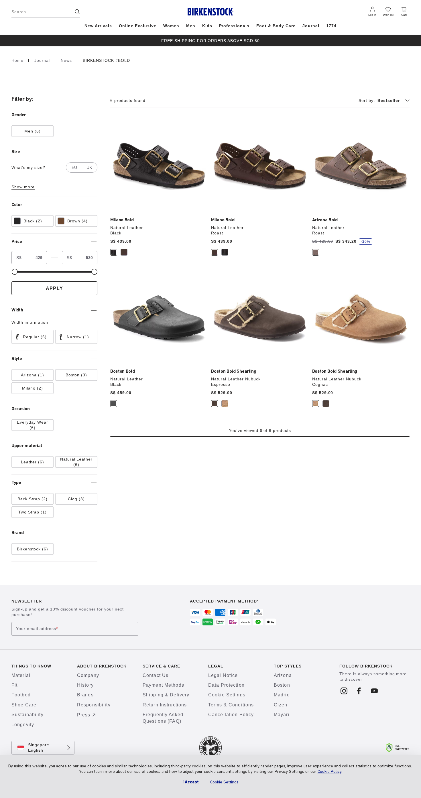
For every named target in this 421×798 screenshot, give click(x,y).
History (85, 685)
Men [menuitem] (190, 25)
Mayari (282, 714)
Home (18, 60)
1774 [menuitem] (331, 25)
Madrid (282, 694)
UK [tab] (89, 167)
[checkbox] (32, 131)
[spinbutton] (36, 257)
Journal (42, 60)
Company (88, 675)
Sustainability (27, 714)
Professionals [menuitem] (234, 25)
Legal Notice (223, 675)
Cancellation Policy (231, 714)
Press (84, 714)
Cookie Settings (226, 694)
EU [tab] (74, 167)
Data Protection (226, 685)
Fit (14, 685)
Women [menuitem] (171, 25)
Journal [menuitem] (310, 25)
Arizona (283, 675)
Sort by (367, 100)
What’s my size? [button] (28, 167)
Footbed (21, 694)
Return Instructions (165, 704)
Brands (85, 694)
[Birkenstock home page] (211, 11)
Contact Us (155, 675)
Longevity (22, 724)
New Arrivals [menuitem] (98, 25)
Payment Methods (163, 685)
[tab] (113, 252)
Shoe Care (23, 704)
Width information (29, 322)
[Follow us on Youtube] (374, 691)
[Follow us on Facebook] (359, 691)
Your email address (37, 628)
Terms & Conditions (231, 704)
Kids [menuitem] (207, 25)
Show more (23, 187)
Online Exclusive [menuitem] (137, 25)
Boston (282, 685)
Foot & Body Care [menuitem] (276, 25)
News (67, 60)
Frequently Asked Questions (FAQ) (163, 717)
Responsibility (94, 704)
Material (20, 675)
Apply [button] (54, 288)
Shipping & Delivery (166, 694)
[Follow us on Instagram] (344, 691)
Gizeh (281, 704)
